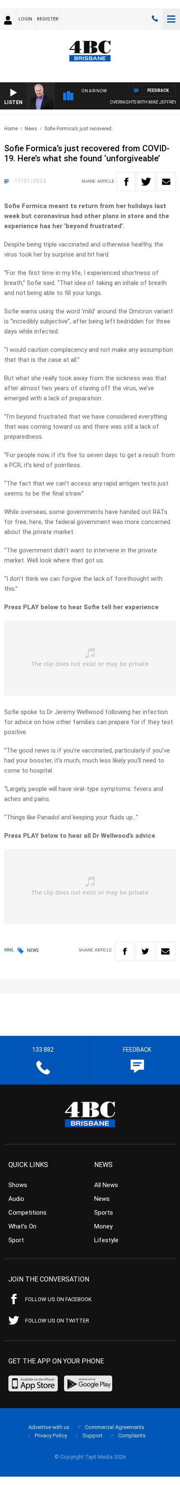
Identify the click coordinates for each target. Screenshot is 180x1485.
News (31, 129)
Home (11, 129)
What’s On (22, 1226)
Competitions (27, 1212)
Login (25, 19)
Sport (16, 1240)
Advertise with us (48, 1427)
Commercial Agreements (114, 1427)
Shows (17, 1185)
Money (103, 1226)
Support (92, 1435)
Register (48, 19)
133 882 (155, 18)
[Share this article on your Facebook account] (126, 181)
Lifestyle (106, 1240)
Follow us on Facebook (58, 1299)
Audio (16, 1199)
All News (106, 1185)
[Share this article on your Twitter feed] (146, 181)
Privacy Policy (51, 1435)
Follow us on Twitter (57, 1320)
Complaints (132, 1435)
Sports (103, 1212)
